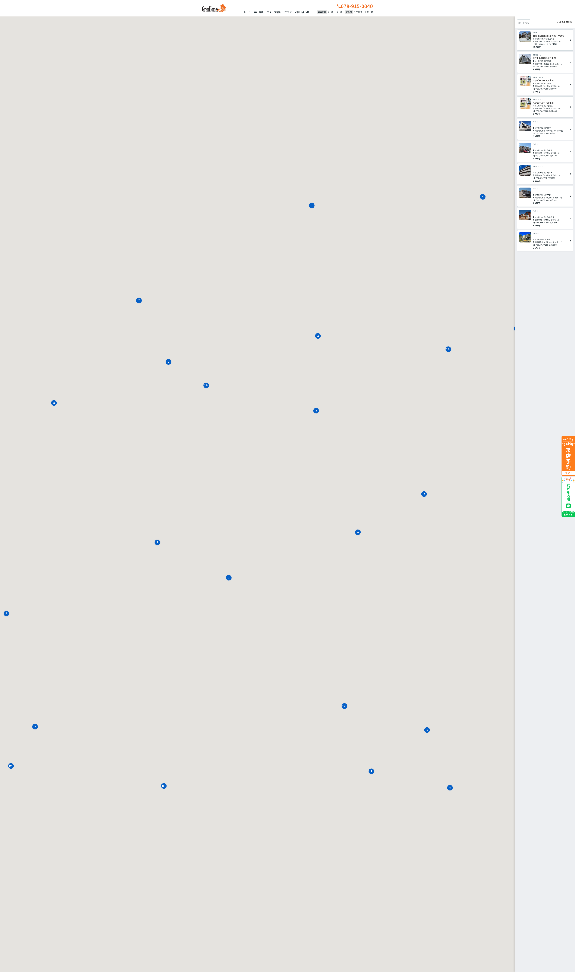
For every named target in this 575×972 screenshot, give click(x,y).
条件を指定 (523, 22)
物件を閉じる (565, 22)
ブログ (288, 12)
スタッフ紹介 (274, 12)
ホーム (247, 12)
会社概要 (258, 12)
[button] (6, 613)
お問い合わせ (302, 12)
